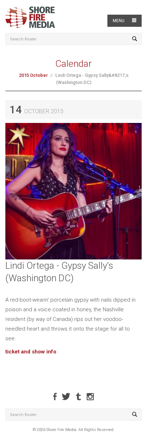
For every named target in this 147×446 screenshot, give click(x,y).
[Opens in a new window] (55, 396)
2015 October (33, 75)
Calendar (73, 63)
